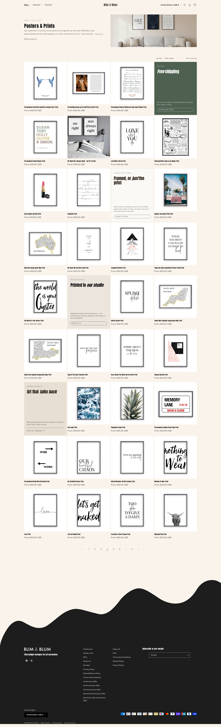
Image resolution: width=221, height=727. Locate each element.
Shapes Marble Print (161, 375)
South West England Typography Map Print (168, 321)
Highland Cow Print (160, 534)
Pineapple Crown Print (118, 427)
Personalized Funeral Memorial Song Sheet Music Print (128, 107)
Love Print (27, 534)
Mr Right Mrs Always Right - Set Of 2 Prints (82, 161)
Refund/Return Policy (91, 673)
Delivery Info (88, 653)
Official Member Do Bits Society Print (123, 482)
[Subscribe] (187, 655)
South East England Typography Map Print (37, 375)
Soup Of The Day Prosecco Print (78, 375)
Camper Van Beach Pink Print (163, 214)
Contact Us (87, 649)
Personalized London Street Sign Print (166, 427)
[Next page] (138, 549)
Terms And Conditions (92, 677)
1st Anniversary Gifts (91, 685)
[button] (27, 4)
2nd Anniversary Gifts (92, 689)
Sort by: (159, 58)
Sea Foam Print (72, 427)
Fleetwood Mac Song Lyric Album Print (166, 161)
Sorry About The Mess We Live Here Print (124, 375)
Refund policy (45, 723)
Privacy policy (57, 723)
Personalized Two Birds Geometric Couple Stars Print (41, 107)
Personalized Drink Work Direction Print (36, 482)
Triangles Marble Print (118, 268)
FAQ (85, 657)
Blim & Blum (34, 723)
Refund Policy (118, 661)
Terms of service (69, 723)
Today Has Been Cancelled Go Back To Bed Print (169, 268)
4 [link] (107, 549)
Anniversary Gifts (90, 681)
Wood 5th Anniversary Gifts (94, 693)
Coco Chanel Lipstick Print (32, 214)
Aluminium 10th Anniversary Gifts (94, 699)
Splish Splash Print (117, 321)
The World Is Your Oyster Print (34, 321)
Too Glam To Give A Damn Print (120, 534)
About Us (87, 661)
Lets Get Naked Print (74, 534)
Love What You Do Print (118, 161)
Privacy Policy (88, 669)
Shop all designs (34, 431)
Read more (99, 34)
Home (26, 20)
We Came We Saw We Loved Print (78, 268)
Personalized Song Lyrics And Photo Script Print (83, 107)
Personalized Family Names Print (34, 161)
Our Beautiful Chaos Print (76, 482)
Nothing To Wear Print (161, 482)
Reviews (86, 665)
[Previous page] (82, 549)
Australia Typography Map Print (34, 268)
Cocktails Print (72, 214)
